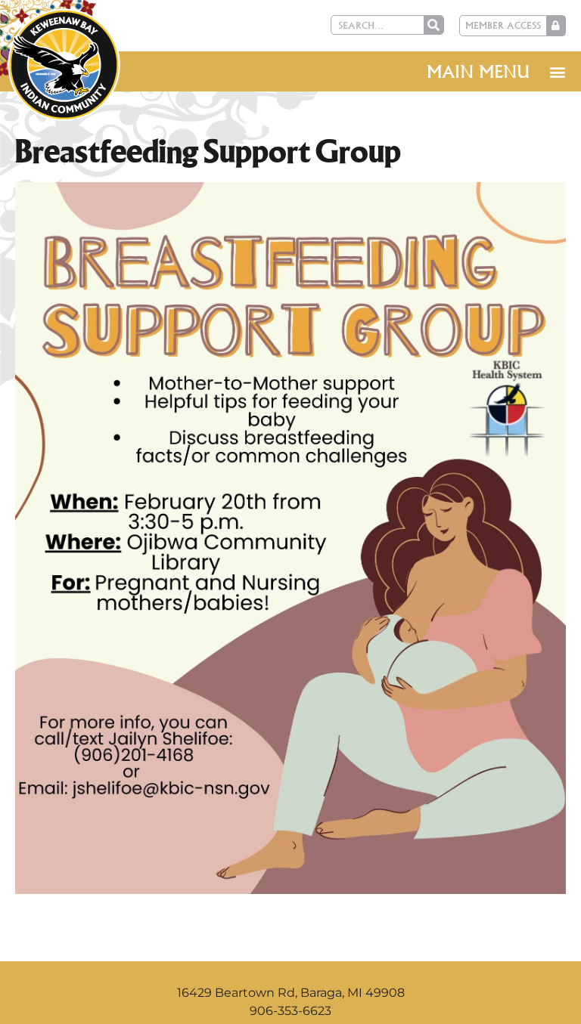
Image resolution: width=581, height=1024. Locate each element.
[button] (557, 71)
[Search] (433, 25)
